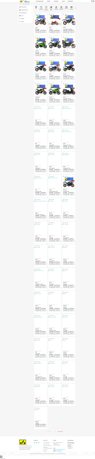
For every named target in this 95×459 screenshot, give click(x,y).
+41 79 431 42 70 (59, 451)
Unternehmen (70, 1)
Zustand (26, 21)
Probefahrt (38, 55)
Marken (48, 1)
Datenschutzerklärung (47, 445)
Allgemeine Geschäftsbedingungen (47, 448)
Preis (26, 15)
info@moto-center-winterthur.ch (59, 449)
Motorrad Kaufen (39, 1)
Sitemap (45, 451)
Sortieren (26, 18)
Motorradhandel (46, 444)
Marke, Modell (26, 6)
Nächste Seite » (60, 431)
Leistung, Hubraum (26, 9)
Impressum (45, 449)
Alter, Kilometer (26, 12)
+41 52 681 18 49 (59, 450)
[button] (47, 457)
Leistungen (56, 1)
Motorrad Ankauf (46, 442)
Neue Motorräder (26, 3)
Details (43, 55)
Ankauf (63, 1)
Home (20, 3)
